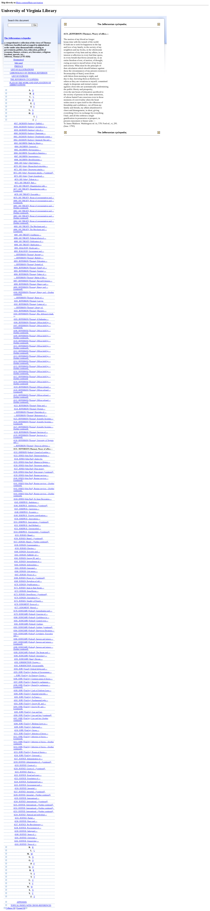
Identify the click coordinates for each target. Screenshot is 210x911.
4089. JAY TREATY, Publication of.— (28, 241)
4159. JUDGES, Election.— (25, 548)
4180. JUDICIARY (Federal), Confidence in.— (31, 617)
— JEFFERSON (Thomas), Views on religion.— (32, 446)
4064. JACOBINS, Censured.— (26, 146)
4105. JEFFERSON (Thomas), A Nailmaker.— (31, 319)
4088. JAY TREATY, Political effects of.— (30, 238)
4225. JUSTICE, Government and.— (28, 785)
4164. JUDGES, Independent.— (26, 565)
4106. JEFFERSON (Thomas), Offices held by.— (32, 322)
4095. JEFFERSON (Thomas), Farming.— (30, 271)
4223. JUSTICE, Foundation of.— (27, 778)
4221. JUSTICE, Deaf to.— (25, 772)
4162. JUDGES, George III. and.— (27, 558)
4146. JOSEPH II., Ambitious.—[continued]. (31, 505)
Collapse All (10, 908)
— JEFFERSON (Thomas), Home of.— (29, 298)
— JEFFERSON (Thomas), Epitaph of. (28, 264)
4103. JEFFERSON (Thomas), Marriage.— (30, 311)
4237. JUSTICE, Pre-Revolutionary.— (28, 824)
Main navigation (35, 2)
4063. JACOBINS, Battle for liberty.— (28, 143)
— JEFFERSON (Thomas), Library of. (28, 307)
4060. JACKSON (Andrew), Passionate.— (30, 133)
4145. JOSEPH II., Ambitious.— (26, 502)
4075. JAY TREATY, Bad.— (25, 183)
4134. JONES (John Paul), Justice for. (28, 459)
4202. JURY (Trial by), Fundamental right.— (31, 700)
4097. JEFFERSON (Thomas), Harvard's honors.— (32, 281)
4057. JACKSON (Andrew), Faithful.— (29, 123)
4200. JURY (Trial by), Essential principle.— (31, 694)
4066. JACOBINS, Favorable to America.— (30, 153)
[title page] (19, 63)
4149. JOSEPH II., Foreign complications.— (31, 515)
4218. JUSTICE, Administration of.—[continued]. (33, 762)
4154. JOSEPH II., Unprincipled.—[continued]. (32, 532)
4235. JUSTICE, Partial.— (25, 818)
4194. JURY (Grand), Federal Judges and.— (30, 669)
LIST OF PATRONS (20, 76)
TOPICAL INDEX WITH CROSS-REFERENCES (31, 905)
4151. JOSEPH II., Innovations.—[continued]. (31, 522)
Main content (22, 2)
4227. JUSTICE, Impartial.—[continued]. (29, 792)
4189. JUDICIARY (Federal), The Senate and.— (32, 652)
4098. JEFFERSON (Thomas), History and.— (31, 284)
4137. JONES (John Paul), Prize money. (29, 469)
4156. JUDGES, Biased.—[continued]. (28, 538)
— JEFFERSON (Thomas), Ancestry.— (28, 254)
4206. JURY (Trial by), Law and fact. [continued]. (33, 715)
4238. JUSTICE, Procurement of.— (27, 828)
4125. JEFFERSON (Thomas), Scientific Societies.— (33, 419)
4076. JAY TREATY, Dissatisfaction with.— (30, 186)
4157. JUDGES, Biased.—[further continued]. (31, 542)
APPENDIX (22, 902)
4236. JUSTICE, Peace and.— (25, 821)
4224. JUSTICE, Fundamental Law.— (28, 782)
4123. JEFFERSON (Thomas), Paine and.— (30, 405)
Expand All (21, 908)
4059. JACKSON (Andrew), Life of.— (28, 130)
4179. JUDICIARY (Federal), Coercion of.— (31, 614)
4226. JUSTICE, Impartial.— (26, 788)
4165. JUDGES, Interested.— (26, 568)
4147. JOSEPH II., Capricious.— (26, 509)
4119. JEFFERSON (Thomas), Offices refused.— (32, 387)
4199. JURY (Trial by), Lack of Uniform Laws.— (32, 690)
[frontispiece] (18, 60)
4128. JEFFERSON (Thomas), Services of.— (31, 432)
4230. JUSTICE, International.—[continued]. (31, 801)
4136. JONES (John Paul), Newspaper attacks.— (32, 465)
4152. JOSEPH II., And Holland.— (27, 525)
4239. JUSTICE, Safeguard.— (25, 831)
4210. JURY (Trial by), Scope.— (26, 730)
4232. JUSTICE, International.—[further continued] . (33, 808)
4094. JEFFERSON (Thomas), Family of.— (30, 268)
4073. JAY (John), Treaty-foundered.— (29, 176)
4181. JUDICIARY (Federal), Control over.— (31, 621)
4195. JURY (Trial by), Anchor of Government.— (33, 672)
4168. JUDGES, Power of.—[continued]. (29, 578)
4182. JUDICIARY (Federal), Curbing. (28, 624)
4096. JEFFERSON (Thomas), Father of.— (30, 274)
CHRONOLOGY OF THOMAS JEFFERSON (28, 73)
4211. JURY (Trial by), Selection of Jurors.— (31, 733)
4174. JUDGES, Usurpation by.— (27, 598)
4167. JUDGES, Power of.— (25, 575)
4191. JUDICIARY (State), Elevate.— (28, 659)
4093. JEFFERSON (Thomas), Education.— (30, 261)
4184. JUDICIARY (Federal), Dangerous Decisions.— (33, 631)
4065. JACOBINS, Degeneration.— (27, 150)
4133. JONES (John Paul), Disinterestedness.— (31, 455)
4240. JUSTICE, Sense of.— (25, 834)
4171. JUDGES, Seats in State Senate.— (29, 588)
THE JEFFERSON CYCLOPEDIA (24, 79)
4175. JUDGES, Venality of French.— (28, 601)
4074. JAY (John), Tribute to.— (26, 179)
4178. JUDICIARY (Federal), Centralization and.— (32, 611)
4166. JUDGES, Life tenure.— (26, 571)
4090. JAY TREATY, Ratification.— (28, 245)
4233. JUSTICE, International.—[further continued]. (33, 811)
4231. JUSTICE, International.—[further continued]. (33, 805)
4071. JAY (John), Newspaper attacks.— (29, 169)
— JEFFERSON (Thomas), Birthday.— (28, 258)
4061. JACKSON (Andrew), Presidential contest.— (33, 137)
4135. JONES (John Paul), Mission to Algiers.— (32, 462)
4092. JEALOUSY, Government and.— (29, 251)
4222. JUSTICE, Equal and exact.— (28, 775)
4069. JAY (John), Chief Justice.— (27, 163)
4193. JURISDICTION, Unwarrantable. (29, 666)
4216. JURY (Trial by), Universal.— (28, 755)
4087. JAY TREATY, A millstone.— (27, 235)
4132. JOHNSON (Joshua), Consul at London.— (32, 452)
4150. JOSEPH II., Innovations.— (27, 519)
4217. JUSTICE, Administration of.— (28, 759)
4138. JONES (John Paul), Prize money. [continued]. (33, 472)
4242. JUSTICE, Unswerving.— (26, 841)
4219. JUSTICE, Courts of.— (26, 765)
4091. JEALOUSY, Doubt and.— (27, 248)
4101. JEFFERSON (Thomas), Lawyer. (28, 301)
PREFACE (18, 66)
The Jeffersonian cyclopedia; (17, 38)
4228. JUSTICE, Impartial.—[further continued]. (32, 795)
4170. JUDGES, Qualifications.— (27, 584)
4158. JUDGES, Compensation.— (27, 545)
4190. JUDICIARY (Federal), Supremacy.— (30, 656)
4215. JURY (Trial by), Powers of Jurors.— (30, 752)
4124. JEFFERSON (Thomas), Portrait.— (29, 409)
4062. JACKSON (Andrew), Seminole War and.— (33, 140)
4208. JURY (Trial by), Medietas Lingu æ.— (31, 724)
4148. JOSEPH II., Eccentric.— (26, 512)
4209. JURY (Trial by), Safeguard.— (28, 727)
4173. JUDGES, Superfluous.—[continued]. (30, 594)
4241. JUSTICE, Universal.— (26, 838)
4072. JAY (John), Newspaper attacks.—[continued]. (33, 173)
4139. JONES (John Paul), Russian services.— (31, 475)
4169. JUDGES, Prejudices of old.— (28, 581)
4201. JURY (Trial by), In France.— (28, 697)
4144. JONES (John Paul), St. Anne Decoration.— (33, 499)
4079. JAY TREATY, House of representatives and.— (33, 198)
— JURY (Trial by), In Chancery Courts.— (30, 675)
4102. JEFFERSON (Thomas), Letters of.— (30, 304)
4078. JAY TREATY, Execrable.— (27, 194)
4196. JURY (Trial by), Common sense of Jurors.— (32, 679)
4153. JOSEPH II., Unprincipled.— (27, 529)
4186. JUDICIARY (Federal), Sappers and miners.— (33, 639)
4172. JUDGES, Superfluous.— (26, 591)
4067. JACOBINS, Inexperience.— (27, 156)
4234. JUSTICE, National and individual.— (30, 815)
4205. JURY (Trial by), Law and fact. (28, 712)
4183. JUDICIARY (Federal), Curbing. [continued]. (33, 627)
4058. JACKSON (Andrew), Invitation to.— (30, 127)
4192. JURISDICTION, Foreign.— (27, 662)
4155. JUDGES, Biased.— (25, 535)
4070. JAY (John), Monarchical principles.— (31, 166)
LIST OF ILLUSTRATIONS (22, 70)
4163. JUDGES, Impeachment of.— (28, 561)
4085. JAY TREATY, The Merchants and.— (30, 226)
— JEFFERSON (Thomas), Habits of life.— (30, 277)
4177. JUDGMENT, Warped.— (26, 607)
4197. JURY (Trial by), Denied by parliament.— (32, 682)
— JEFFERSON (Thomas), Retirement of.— (30, 415)
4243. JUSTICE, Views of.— (25, 844)
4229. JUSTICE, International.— (26, 798)
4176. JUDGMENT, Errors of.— (26, 604)
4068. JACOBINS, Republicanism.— (28, 160)
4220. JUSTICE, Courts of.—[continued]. (29, 769)
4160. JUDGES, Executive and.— (27, 552)
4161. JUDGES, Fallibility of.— (26, 555)
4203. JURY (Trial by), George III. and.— (30, 704)
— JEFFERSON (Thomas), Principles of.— (30, 412)
